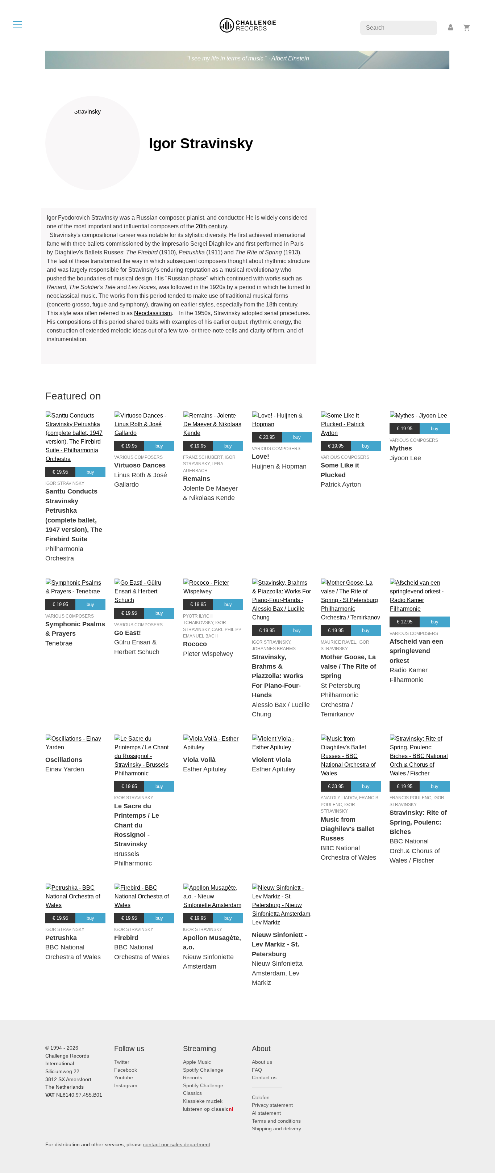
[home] (248, 25)
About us (262, 1062)
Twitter (121, 1062)
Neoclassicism (153, 313)
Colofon (261, 1097)
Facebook (125, 1070)
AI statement (266, 1113)
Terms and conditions (276, 1121)
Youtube (123, 1077)
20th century (211, 226)
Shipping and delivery (276, 1128)
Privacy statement (272, 1105)
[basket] (466, 28)
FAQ (257, 1070)
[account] (451, 28)
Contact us (264, 1077)
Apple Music (197, 1062)
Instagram (125, 1085)
